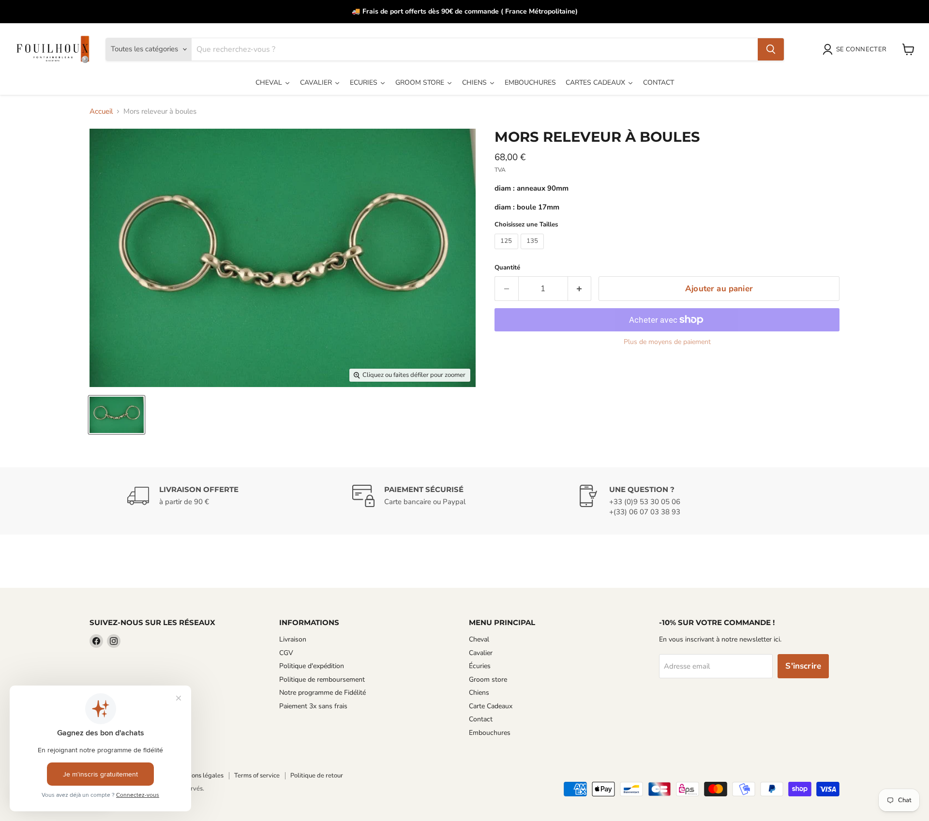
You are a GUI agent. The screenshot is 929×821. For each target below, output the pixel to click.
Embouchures (489, 732)
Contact (481, 719)
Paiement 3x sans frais (313, 706)
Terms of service (257, 775)
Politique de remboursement (322, 679)
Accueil (101, 111)
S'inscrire (803, 666)
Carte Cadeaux (490, 706)
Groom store (488, 679)
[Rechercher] (771, 49)
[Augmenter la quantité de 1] (580, 288)
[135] (534, 251)
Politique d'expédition (311, 666)
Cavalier (481, 652)
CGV (286, 652)
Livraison (292, 639)
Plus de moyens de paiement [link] (667, 342)
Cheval (479, 639)
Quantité (507, 267)
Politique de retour (316, 775)
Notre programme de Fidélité (322, 692)
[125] (507, 251)
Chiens (479, 692)
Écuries (480, 666)
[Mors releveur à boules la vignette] (117, 415)
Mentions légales (200, 775)
